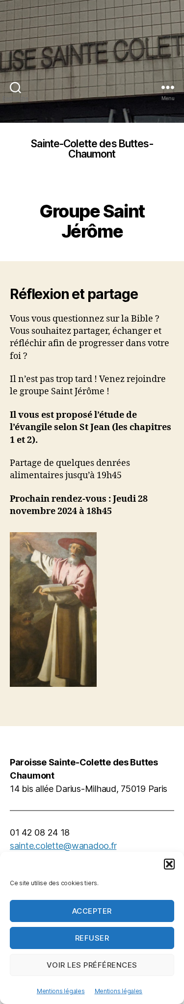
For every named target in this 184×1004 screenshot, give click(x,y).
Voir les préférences (92, 965)
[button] (169, 864)
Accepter (92, 911)
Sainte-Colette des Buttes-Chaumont (92, 148)
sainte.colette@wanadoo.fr (63, 846)
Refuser (92, 938)
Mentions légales (61, 991)
